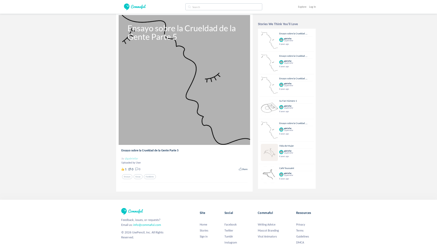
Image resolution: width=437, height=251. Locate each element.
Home (203, 224)
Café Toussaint (286, 168)
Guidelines (302, 236)
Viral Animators (267, 236)
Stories (204, 230)
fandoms (150, 176)
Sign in (204, 236)
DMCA (300, 242)
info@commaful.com (147, 225)
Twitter (228, 230)
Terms (300, 230)
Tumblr (228, 236)
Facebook (230, 224)
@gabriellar (131, 158)
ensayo (127, 176)
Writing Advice (267, 224)
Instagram (230, 242)
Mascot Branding (268, 230)
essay (138, 176)
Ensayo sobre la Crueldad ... (293, 33)
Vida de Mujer (286, 145)
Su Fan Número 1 (288, 100)
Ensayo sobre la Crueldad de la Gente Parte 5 (150, 150)
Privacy (300, 224)
